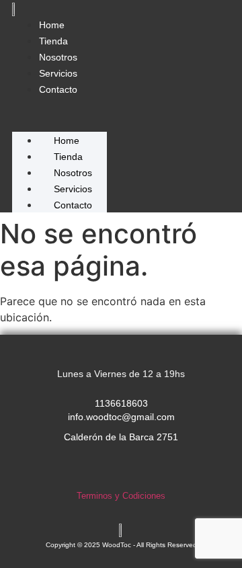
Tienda (53, 41)
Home (52, 24)
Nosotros (58, 57)
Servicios (58, 73)
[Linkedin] (148, 469)
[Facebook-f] (121, 469)
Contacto (58, 89)
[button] (59, 105)
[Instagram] (93, 469)
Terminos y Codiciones (121, 496)
